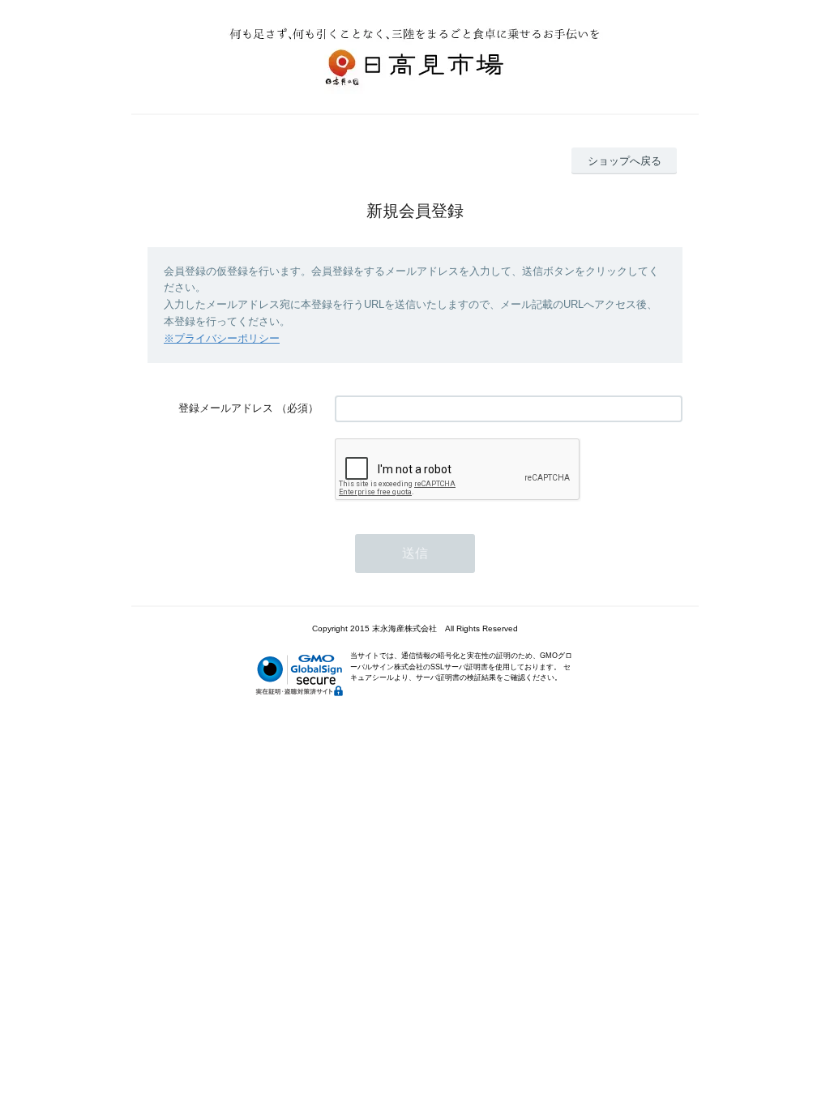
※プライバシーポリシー (222, 338)
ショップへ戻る (624, 161)
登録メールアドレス (225, 408)
